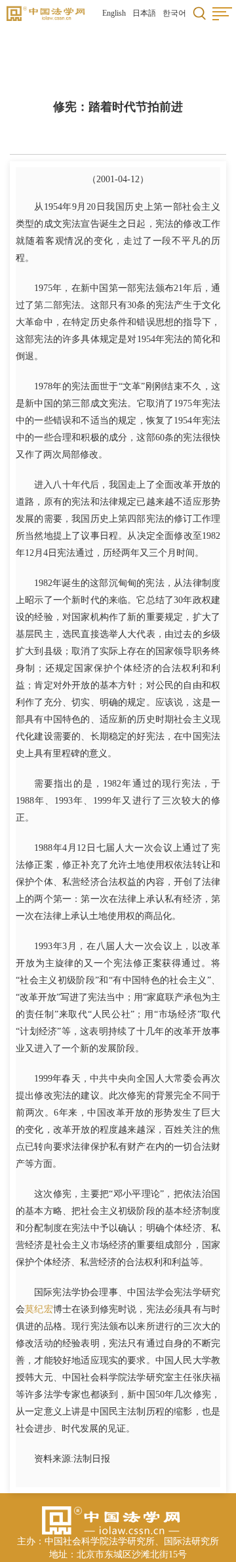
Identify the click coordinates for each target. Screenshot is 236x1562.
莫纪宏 (39, 1309)
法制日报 (91, 1459)
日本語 (144, 13)
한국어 (174, 13)
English (114, 13)
